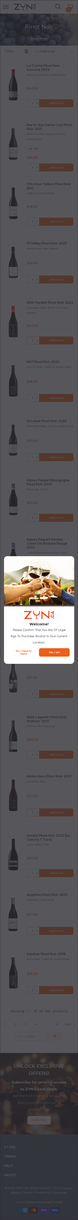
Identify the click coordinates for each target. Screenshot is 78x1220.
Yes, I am (54, 652)
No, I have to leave (24, 652)
